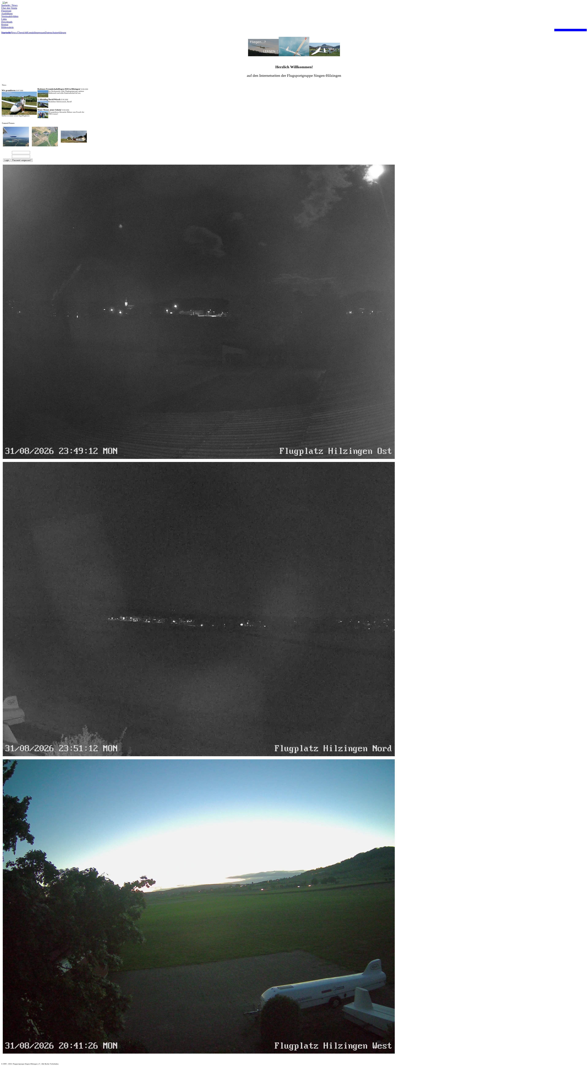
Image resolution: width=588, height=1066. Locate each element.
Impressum (39, 32)
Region (4, 24)
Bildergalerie (7, 27)
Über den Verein (9, 8)
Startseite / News (9, 5)
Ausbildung (7, 13)
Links (4, 19)
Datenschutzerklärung (55, 32)
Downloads (6, 22)
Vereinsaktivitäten (9, 16)
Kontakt (30, 32)
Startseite (6, 32)
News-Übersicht (19, 32)
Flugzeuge (6, 11)
